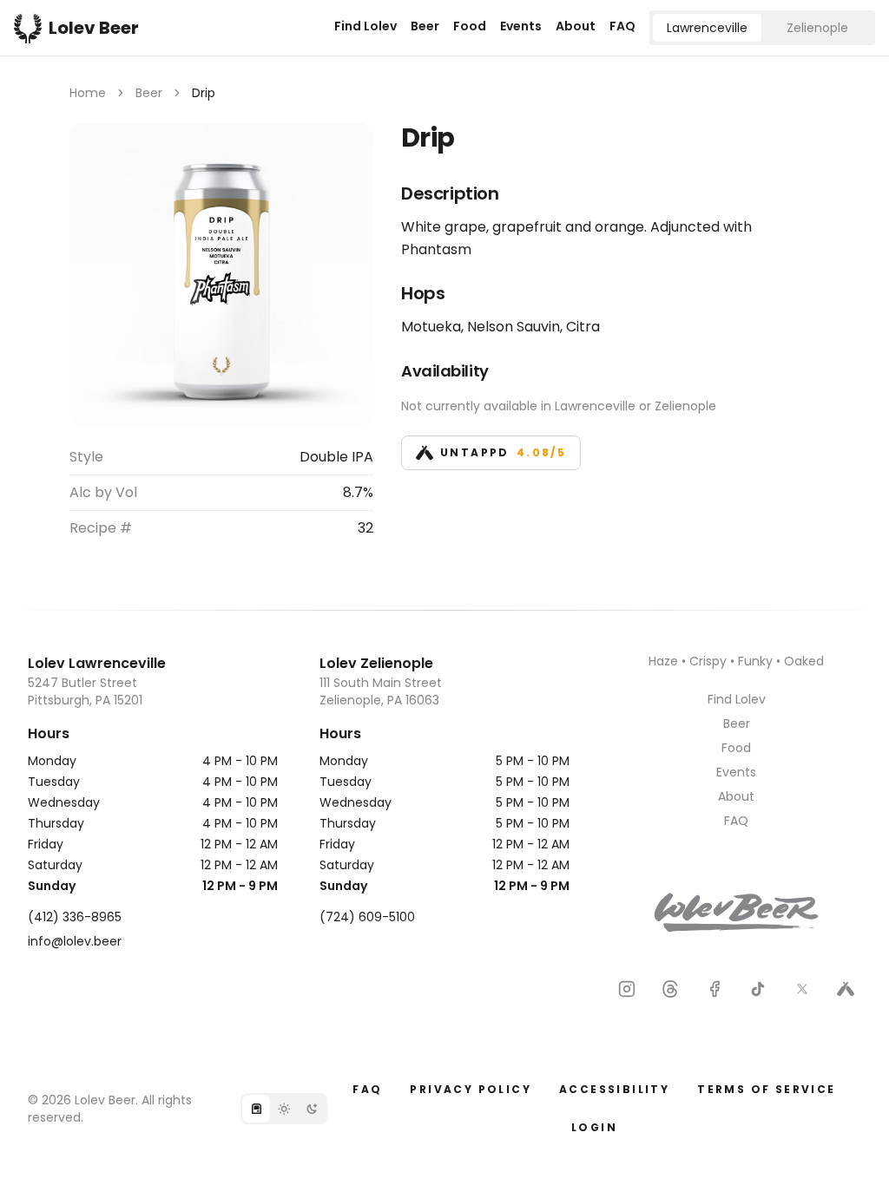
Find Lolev (365, 26)
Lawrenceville (707, 27)
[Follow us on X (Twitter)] (802, 989)
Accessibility (614, 1089)
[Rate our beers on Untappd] (845, 989)
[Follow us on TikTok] (758, 989)
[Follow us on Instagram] (626, 989)
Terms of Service (766, 1089)
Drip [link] (203, 92)
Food (469, 26)
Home (87, 92)
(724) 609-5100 (367, 917)
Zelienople (817, 27)
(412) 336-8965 (75, 917)
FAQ (622, 26)
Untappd (503, 452)
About (576, 26)
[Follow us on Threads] (670, 989)
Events (521, 26)
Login (594, 1127)
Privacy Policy (470, 1089)
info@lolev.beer (75, 941)
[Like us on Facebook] (714, 989)
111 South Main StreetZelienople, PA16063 (380, 691)
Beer (425, 26)
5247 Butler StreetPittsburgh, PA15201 (85, 691)
